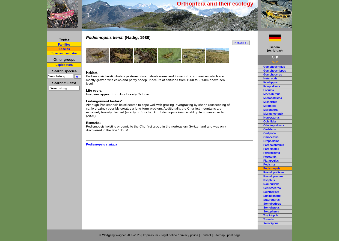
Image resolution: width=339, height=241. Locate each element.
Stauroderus (271, 199)
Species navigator (64, 53)
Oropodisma (271, 141)
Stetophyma (271, 211)
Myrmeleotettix (273, 113)
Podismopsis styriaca (101, 144)
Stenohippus (271, 207)
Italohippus (270, 82)
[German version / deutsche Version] (269, 40)
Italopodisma (271, 86)
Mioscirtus (270, 102)
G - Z (275, 62)
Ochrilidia (269, 121)
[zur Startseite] (62, 26)
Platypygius (271, 160)
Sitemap (219, 235)
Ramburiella (271, 184)
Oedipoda (269, 133)
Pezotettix (270, 156)
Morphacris (270, 109)
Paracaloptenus (273, 145)
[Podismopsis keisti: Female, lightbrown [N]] (169, 62)
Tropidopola (271, 215)
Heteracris (270, 78)
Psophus (269, 180)
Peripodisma (271, 152)
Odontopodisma (273, 125)
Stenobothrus (272, 203)
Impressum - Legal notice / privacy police (171, 235)
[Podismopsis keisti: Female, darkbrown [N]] (145, 62)
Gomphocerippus (274, 70)
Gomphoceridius (274, 66)
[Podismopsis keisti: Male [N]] (97, 62)
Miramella (269, 105)
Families (64, 44)
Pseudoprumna (273, 176)
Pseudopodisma (274, 172)
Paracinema (271, 149)
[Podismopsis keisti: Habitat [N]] (193, 62)
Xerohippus (270, 223)
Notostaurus (271, 117)
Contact (206, 235)
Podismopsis (271, 168)
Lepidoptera (64, 65)
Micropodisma (272, 98)
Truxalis (268, 219)
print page (233, 235)
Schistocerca (272, 188)
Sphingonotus (272, 195)
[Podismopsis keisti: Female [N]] (121, 62)
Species (64, 49)
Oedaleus (269, 129)
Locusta (268, 90)
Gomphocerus (272, 74)
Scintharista (271, 192)
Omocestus (271, 137)
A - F (275, 57)
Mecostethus (271, 94)
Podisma (269, 164)
